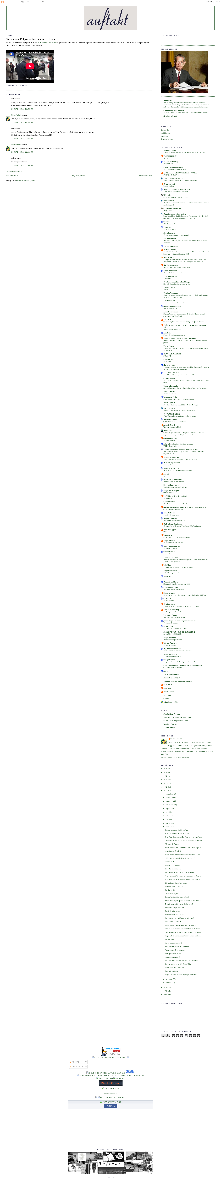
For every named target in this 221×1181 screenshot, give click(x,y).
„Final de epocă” (169, 224)
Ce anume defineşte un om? (172, 667)
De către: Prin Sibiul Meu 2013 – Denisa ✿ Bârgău (180, 405)
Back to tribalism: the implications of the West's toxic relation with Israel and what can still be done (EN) (186, 253)
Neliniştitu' (167, 195)
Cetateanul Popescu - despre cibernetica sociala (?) (182, 665)
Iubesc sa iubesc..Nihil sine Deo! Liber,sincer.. (180, 338)
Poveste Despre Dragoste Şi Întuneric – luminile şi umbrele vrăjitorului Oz (183, 452)
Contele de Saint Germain (173, 167)
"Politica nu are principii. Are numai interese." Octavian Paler (184, 326)
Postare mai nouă (12, 175)
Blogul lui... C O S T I (171, 654)
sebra (165, 671)
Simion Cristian (169, 551)
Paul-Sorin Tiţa (169, 391)
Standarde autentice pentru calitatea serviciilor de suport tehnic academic (185, 241)
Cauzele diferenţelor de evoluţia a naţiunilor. (178, 399)
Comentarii (78, 1066)
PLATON (167, 227)
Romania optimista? (172, 971)
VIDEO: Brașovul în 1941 (172, 446)
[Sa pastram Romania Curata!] (109, 1057)
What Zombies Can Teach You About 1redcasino (180, 180)
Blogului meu (168, 498)
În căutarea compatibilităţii (172, 639)
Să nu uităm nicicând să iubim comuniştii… (178, 650)
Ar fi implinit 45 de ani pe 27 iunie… (176, 628)
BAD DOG (167, 319)
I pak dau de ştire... (170, 276)
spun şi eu (167, 688)
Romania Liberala (167, 139)
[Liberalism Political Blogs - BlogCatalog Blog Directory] (110, 1075)
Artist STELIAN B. (169, 229)
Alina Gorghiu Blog (170, 702)
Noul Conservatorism (171, 546)
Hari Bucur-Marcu (170, 265)
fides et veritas (168, 576)
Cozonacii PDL (170, 861)
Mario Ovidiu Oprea (171, 674)
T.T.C (165, 578)
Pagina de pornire (78, 175)
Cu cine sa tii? (170, 890)
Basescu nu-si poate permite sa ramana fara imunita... (183, 900)
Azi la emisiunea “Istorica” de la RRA (176, 191)
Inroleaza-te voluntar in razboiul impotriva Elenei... (183, 854)
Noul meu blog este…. (171, 548)
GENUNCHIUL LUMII (172, 354)
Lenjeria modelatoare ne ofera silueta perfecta (179, 410)
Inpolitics (164, 136)
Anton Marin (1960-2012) (172, 634)
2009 (166, 991)
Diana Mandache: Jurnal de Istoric (176, 189)
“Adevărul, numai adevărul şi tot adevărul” (180, 858)
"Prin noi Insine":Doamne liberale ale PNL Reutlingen (182, 526)
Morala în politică (169, 645)
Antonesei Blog (169, 300)
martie (168, 827)
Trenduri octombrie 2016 (172, 427)
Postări (75, 1062)
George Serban (169, 659)
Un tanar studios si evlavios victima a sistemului (182, 960)
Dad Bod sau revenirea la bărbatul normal (177, 504)
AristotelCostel (169, 425)
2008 (166, 994)
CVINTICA (167, 684)
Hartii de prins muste (172, 911)
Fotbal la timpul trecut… (172, 573)
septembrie (170, 804)
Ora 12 (165, 531)
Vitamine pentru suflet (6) (172, 656)
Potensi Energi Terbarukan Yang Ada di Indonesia (180, 102)
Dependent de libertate (172, 648)
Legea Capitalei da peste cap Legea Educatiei (181, 974)
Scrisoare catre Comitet (173, 943)
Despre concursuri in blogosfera (176, 830)
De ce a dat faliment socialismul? (174, 273)
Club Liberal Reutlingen (172, 524)
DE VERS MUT (168, 164)
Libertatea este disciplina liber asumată (178, 444)
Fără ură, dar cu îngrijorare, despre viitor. (177, 284)
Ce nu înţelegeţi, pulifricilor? (173, 509)
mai (167, 819)
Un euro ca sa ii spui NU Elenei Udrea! (178, 964)
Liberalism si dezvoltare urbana (176, 883)
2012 (166, 787)
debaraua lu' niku (170, 438)
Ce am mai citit (169, 184)
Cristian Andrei (169, 604)
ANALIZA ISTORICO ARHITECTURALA (180, 173)
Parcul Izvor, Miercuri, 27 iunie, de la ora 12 (178, 375)
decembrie (169, 794)
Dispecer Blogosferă (170, 419)
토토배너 (166, 289)
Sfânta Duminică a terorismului (174, 520)
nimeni (166, 474)
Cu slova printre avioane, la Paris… (175, 197)
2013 (166, 783)
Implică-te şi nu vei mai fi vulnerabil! (176, 487)
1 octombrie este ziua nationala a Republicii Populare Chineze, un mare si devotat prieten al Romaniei (186, 368)
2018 (166, 768)
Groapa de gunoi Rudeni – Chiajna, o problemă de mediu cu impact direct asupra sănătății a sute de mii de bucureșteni (184, 433)
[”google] (119, 1078)
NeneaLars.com (169, 233)
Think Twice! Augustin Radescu (175, 720)
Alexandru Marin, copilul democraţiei (177, 681)
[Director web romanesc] (130, 1073)
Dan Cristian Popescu (171, 714)
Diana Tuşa (167, 430)
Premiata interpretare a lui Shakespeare (176, 267)
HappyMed (167, 100)
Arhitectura (168, 695)
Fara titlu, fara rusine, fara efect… (174, 589)
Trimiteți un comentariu (14, 171)
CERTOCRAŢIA (170, 359)
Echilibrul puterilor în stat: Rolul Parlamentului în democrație (184, 152)
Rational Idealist (169, 249)
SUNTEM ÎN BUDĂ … (171, 175)
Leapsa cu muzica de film (174, 886)
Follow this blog (110, 1106)
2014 (166, 779)
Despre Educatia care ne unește (174, 335)
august (168, 808)
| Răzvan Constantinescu (172, 479)
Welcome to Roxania (171, 468)
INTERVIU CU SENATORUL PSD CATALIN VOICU (181, 606)
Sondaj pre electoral (170, 308)
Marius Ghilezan (169, 238)
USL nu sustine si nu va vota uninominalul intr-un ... (183, 879)
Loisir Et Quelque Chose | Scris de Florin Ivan (180, 449)
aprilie (168, 823)
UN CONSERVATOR (171, 414)
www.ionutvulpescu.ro (171, 515)
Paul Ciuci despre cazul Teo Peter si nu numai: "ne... (183, 837)
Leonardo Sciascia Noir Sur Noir (174, 303)
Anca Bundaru (169, 408)
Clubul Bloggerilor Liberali (173, 110)
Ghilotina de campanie (172, 306)
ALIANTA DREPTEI (171, 372)
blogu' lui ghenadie (170, 386)
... (164, 476)
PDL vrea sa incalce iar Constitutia (177, 946)
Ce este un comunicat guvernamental (176, 235)
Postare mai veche (145, 175)
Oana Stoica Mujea (170, 582)
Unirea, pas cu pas (169, 394)
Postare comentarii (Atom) (25, 180)
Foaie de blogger (169, 529)
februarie (169, 979)
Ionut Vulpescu (169, 513)
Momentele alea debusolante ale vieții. (176, 584)
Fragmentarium (169, 540)
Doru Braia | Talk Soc (171, 462)
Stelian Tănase (169, 727)
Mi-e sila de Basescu (172, 844)
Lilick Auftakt (16, 115)
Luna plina (167, 278)
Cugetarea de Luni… (170, 623)
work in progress (169, 440)
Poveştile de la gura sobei (172, 329)
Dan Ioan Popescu (170, 724)
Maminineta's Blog (170, 246)
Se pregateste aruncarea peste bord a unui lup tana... (183, 936)
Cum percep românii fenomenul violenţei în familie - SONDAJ (184, 595)
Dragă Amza (167, 210)
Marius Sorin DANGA (171, 678)
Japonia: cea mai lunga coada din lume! (179, 904)
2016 (166, 772)
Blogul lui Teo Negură (171, 490)
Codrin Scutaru (169, 501)
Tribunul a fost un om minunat (173, 481)
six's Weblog (168, 626)
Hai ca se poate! (169, 365)
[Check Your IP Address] (112, 1097)
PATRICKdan (168, 691)
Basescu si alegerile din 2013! (175, 907)
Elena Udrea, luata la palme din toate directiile (181, 925)
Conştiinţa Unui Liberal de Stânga (176, 282)
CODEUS (167, 598)
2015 (166, 776)
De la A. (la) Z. (168, 257)
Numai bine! (167, 361)
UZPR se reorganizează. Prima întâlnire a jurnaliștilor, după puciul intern (186, 381)
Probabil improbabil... (173, 869)
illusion (166, 698)
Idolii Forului (165, 133)
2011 (166, 790)
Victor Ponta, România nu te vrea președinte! (178, 567)
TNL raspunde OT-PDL (173, 921)
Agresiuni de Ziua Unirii (174, 851)
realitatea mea (168, 200)
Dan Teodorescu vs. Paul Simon (174, 617)
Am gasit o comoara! (172, 957)
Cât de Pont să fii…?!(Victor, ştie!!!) (175, 421)
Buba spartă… (168, 465)
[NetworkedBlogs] (110, 1102)
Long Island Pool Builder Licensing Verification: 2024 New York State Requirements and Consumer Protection (185, 217)
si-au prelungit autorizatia (47, 42)
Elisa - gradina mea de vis (173, 178)
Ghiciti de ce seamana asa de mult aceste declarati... (183, 928)
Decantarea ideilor (170, 397)
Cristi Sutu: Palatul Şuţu (173, 208)
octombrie (169, 801)
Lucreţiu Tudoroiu (170, 557)
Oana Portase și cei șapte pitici (174, 214)
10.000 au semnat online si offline (177, 833)
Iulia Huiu (167, 565)
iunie (168, 815)
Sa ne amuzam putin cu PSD (175, 914)
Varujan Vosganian (170, 293)
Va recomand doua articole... (175, 950)
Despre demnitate (170, 518)
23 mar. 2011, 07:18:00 (22, 165)
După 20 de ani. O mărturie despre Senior (177, 470)
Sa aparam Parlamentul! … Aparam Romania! (179, 662)
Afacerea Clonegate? (172, 865)
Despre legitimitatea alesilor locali (177, 897)
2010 (166, 987)
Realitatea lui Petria (171, 457)
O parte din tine (168, 492)
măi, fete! (166, 158)
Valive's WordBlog (170, 161)
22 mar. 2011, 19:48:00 (22, 122)
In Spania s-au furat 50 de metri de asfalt (179, 872)
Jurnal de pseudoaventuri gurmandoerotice (179, 621)
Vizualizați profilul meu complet (175, 758)
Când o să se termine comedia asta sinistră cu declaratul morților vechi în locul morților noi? (185, 296)
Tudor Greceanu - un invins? (175, 967)
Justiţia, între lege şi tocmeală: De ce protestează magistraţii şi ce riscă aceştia (185, 349)
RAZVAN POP (169, 402)
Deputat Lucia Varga (171, 485)
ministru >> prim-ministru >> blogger (177, 717)
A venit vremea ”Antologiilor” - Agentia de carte (180, 459)
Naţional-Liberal (169, 150)
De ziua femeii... (171, 939)
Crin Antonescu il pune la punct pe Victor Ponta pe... (183, 932)
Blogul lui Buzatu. (170, 270)
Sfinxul (166, 221)
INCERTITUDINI (170, 156)
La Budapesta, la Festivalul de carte (175, 612)
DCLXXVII (167, 356)
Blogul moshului (169, 637)
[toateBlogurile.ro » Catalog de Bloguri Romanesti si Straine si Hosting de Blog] (128, 1057)
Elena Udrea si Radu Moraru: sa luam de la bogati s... (183, 847)
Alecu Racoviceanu (170, 312)
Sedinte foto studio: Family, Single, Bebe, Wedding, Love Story (185, 388)
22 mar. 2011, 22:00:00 (22, 152)
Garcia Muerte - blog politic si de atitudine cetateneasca (184, 507)
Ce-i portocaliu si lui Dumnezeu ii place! (179, 918)
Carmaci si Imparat (172, 893)
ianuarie (169, 982)
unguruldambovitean (171, 587)
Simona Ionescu (169, 378)
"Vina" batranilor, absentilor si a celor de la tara (179, 416)
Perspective (167, 535)
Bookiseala (165, 130)
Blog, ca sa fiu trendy (171, 609)
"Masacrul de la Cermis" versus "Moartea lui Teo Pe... (184, 840)
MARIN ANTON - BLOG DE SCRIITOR (179, 632)
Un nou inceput (168, 600)
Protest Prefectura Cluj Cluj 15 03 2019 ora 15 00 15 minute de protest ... (185, 341)
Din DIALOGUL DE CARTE (173, 543)
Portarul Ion (167, 554)
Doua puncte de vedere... (173, 953)
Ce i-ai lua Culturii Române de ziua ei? (176, 537)
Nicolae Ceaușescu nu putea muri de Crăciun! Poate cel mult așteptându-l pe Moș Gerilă (184, 315)
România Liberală (170, 116)
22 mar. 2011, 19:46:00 (22, 109)
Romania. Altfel (169, 287)
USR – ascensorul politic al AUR (174, 169)
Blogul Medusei (169, 593)
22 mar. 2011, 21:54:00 (22, 138)
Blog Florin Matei (170, 570)
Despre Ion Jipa (168, 186)
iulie (167, 812)
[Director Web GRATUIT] (104, 1078)
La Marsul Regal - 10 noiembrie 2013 (176, 112)
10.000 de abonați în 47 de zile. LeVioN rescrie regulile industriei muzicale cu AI (186, 204)
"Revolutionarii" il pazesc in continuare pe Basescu (31, 39)
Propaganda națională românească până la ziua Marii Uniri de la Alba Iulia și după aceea (185, 560)
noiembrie (169, 797)
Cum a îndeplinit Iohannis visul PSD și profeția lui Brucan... (184, 322)
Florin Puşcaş (168, 346)
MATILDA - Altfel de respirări (175, 496)
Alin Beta (167, 333)
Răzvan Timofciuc (170, 643)
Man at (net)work (170, 615)
